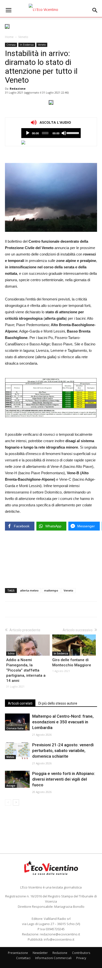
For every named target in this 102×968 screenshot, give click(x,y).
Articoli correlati (20, 703)
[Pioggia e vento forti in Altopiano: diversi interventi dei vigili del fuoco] (17, 779)
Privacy (81, 958)
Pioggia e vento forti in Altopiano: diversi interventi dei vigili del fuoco (63, 779)
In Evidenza (27, 44)
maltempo (51, 590)
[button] (95, 10)
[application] (51, 133)
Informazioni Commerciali (53, 958)
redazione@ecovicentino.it (60, 934)
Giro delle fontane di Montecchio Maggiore (71, 662)
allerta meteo (29, 590)
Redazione (18, 88)
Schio (11, 653)
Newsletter (40, 953)
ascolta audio (27, 133)
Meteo (10, 757)
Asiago (10, 785)
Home (9, 37)
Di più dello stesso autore (57, 703)
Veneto (23, 37)
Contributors (81, 953)
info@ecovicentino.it (59, 939)
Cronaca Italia (15, 728)
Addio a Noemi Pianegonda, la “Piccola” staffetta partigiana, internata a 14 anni (26, 670)
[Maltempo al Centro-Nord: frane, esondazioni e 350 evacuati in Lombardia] (17, 722)
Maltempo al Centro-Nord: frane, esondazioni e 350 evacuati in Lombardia (63, 722)
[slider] (72, 132)
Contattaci (23, 958)
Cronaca (11, 44)
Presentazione (18, 953)
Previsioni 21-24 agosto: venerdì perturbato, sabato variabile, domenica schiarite (63, 750)
